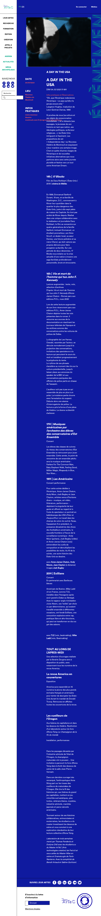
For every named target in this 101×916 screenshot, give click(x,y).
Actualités (8, 62)
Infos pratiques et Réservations (60, 95)
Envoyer (33, 903)
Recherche (8, 23)
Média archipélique (8, 68)
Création (8, 40)
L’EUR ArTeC (8, 18)
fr (20, 7)
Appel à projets (8, 46)
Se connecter (81, 7)
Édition (8, 34)
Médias (94, 7)
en (23, 7)
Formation (8, 29)
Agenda (8, 56)
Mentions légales (32, 909)
